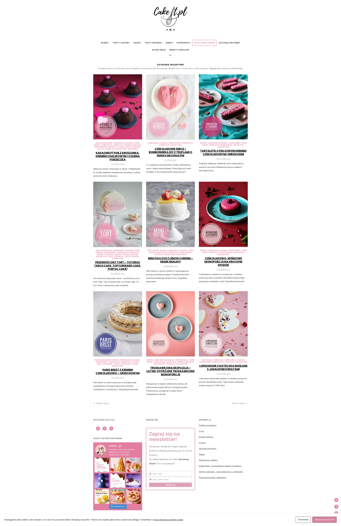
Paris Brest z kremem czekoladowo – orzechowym (118, 371)
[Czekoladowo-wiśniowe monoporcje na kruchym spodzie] (223, 214)
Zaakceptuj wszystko (324, 519)
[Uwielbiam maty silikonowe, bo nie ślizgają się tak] (117, 496)
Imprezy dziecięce (132, 145)
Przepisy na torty (104, 256)
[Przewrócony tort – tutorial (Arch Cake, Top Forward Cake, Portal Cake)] (117, 214)
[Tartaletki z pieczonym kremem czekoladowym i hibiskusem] (223, 107)
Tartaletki (238, 145)
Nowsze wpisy (238, 403)
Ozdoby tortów (130, 254)
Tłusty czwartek (105, 149)
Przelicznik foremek (204, 43)
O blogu (202, 443)
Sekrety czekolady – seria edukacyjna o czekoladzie (221, 471)
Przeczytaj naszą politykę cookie (168, 519)
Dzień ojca (118, 145)
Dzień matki (106, 145)
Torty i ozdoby (120, 43)
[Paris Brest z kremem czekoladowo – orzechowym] (117, 324)
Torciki (134, 364)
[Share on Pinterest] (111, 428)
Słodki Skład (159, 50)
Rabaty (169, 43)
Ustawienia (303, 519)
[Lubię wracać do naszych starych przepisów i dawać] (133, 465)
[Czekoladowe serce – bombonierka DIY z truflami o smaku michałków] (170, 107)
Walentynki (121, 149)
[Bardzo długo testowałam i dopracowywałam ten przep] (133, 481)
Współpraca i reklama (208, 460)
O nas (201, 431)
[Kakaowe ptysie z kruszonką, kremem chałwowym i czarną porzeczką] (117, 107)
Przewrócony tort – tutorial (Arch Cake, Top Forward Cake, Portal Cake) (117, 265)
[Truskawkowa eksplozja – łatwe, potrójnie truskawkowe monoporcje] (170, 324)
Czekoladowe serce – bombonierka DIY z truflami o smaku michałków (170, 152)
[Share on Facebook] (105, 428)
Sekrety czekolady (179, 50)
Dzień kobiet (175, 143)
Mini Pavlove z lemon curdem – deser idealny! (170, 259)
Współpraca (183, 43)
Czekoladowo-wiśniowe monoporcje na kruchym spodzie (223, 261)
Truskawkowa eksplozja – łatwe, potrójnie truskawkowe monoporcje (170, 371)
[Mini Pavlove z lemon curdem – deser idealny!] (170, 214)
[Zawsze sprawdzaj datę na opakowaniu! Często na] (117, 481)
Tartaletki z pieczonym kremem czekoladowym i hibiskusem (223, 152)
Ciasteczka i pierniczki (213, 360)
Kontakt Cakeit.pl (206, 437)
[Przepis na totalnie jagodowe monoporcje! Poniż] (102, 481)
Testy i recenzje (153, 43)
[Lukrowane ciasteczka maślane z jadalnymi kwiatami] (223, 324)
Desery (104, 43)
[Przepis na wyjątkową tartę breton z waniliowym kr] (133, 496)
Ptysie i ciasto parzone (128, 147)
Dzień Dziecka (181, 360)
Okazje (136, 43)
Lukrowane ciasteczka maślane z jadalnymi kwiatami (223, 367)
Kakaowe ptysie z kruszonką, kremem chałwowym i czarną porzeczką (118, 156)
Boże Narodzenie (104, 143)
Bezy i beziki (153, 250)
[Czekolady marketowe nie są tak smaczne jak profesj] (102, 465)
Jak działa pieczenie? (229, 43)
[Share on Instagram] (98, 428)
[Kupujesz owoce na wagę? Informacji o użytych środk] (102, 496)
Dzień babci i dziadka (123, 143)
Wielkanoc (133, 149)
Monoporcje (101, 147)
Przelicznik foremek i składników (212, 477)
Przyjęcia (111, 147)
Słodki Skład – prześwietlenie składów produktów (220, 466)
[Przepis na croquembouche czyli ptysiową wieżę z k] (117, 465)
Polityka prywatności (207, 425)
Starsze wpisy (102, 403)
